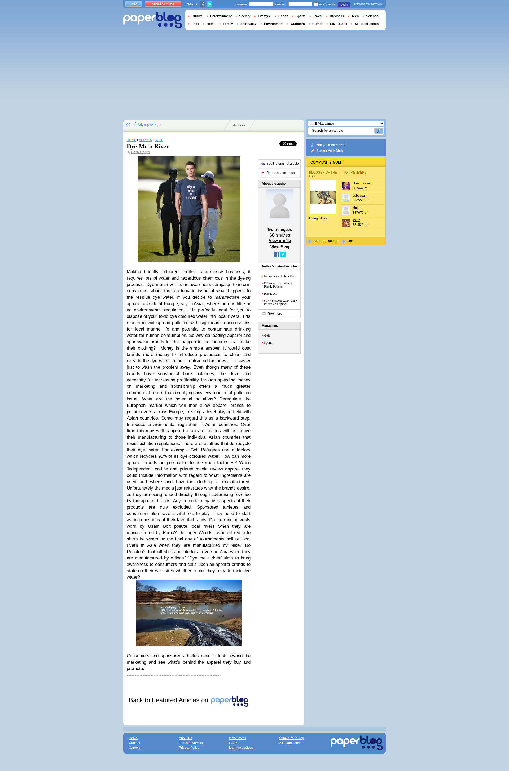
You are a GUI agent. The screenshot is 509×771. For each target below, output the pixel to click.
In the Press (237, 738)
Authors (239, 125)
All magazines (289, 743)
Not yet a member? (331, 145)
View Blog (279, 247)
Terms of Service (191, 743)
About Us (185, 738)
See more (275, 313)
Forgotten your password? (368, 4)
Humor (317, 24)
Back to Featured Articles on (169, 700)
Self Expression (367, 24)
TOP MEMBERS (355, 172)
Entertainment (221, 16)
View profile (280, 240)
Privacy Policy (189, 748)
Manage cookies (241, 748)
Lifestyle (264, 16)
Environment (273, 24)
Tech (355, 16)
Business (337, 16)
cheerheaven (362, 183)
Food (195, 24)
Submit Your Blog (330, 151)
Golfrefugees (140, 152)
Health (283, 16)
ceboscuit (359, 195)
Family (228, 24)
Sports (268, 342)
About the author (325, 241)
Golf (267, 335)
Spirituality (248, 24)
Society (245, 16)
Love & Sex (338, 24)
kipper (357, 208)
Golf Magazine (143, 124)
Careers (135, 748)
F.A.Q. (233, 743)
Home (133, 4)
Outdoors (298, 24)
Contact (134, 743)
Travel (317, 16)
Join (351, 241)
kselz (356, 220)
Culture (197, 16)
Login (344, 4)
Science (372, 16)
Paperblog (152, 20)
